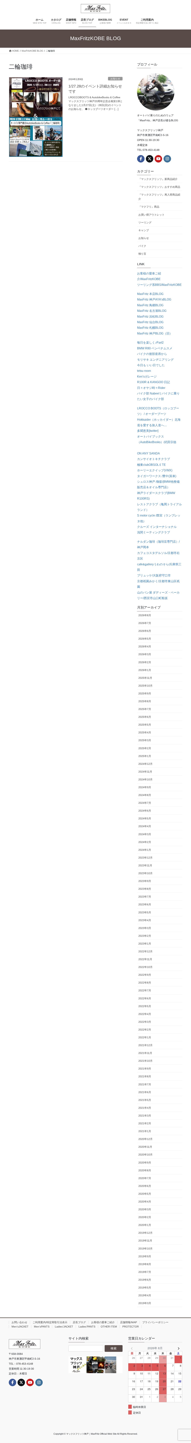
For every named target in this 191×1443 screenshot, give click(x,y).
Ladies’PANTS (87, 1326)
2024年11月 (145, 771)
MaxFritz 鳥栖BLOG (150, 305)
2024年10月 (145, 779)
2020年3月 (144, 1209)
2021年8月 (144, 1076)
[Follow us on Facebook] (141, 158)
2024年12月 (145, 763)
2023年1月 (144, 943)
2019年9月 (144, 1256)
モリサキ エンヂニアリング (155, 359)
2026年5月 (144, 638)
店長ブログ (79, 1322)
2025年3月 (144, 740)
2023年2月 (144, 935)
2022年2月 (144, 1029)
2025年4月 (144, 732)
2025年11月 (145, 677)
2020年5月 (144, 1193)
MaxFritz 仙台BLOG (150, 322)
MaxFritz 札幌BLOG (150, 327)
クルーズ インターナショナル (157, 526)
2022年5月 (144, 1006)
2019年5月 (144, 1287)
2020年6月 (144, 1185)
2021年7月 (144, 1084)
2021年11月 (145, 1053)
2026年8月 (144, 615)
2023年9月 (144, 881)
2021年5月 (144, 1099)
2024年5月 (144, 818)
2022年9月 (144, 974)
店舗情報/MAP (128, 1322)
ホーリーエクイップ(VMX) (154, 470)
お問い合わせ (19, 1322)
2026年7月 (144, 623)
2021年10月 (145, 1060)
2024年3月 (144, 834)
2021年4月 (144, 1107)
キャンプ (143, 230)
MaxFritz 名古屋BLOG (151, 310)
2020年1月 (144, 1224)
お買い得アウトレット (151, 214)
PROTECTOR (130, 1326)
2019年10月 (145, 1248)
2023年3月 (144, 928)
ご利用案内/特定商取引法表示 (50, 1322)
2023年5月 (144, 912)
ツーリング (144, 222)
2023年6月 (144, 904)
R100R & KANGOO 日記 (153, 382)
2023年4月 (144, 920)
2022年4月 (144, 1014)
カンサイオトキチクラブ (153, 459)
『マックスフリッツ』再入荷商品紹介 (159, 196)
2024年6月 (144, 810)
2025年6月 (144, 716)
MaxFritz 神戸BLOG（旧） (154, 333)
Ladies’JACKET (64, 1326)
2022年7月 (144, 990)
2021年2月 (144, 1123)
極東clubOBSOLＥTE (151, 464)
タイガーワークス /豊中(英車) (156, 476)
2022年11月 (145, 959)
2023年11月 (145, 865)
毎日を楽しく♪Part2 (150, 342)
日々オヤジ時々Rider (151, 387)
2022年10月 (145, 967)
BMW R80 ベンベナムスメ (154, 348)
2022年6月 (144, 998)
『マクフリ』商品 (148, 206)
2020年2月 (144, 1217)
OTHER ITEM (109, 1326)
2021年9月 (144, 1068)
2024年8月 (144, 795)
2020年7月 (144, 1178)
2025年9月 (144, 693)
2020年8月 (144, 1170)
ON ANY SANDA (148, 453)
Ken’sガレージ (147, 376)
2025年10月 (145, 685)
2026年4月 (144, 646)
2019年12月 (145, 1232)
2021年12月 (145, 1045)
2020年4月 (144, 1201)
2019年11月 (145, 1240)
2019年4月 (144, 1295)
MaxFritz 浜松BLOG (150, 316)
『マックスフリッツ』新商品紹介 (158, 179)
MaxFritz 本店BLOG (150, 293)
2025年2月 (144, 748)
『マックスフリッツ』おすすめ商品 (159, 186)
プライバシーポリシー (155, 1322)
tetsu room (144, 370)
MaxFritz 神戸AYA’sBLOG (154, 299)
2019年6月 (144, 1279)
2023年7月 (144, 896)
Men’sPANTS (41, 1326)
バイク (142, 245)
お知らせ (115, 78)
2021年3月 (144, 1115)
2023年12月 (145, 857)
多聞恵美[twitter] (147, 430)
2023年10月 (145, 873)
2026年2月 (144, 662)
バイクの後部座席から (152, 353)
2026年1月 (144, 670)
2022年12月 (145, 951)
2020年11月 (145, 1146)
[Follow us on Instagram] (167, 158)
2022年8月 (144, 982)
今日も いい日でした (151, 365)
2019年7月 (144, 1271)
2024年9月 (144, 787)
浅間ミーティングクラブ (153, 532)
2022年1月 (144, 1037)
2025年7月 (144, 709)
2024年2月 (144, 842)
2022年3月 (144, 1021)
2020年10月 (145, 1154)
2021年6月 (144, 1092)
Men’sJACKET (20, 1326)
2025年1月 (144, 756)
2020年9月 (144, 1162)
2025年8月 (144, 701)
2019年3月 (144, 1303)
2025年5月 (144, 724)
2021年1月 (144, 1131)
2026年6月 (144, 630)
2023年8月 (144, 888)
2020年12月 (145, 1139)
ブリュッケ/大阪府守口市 (154, 575)
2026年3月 (144, 654)
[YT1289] (95, 1364)
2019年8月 (144, 1264)
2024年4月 (144, 826)
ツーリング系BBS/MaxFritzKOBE (159, 284)
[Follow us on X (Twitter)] (149, 158)
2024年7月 (144, 802)
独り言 (142, 253)
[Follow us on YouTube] (158, 158)
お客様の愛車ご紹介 (103, 1322)
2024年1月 (144, 849)
